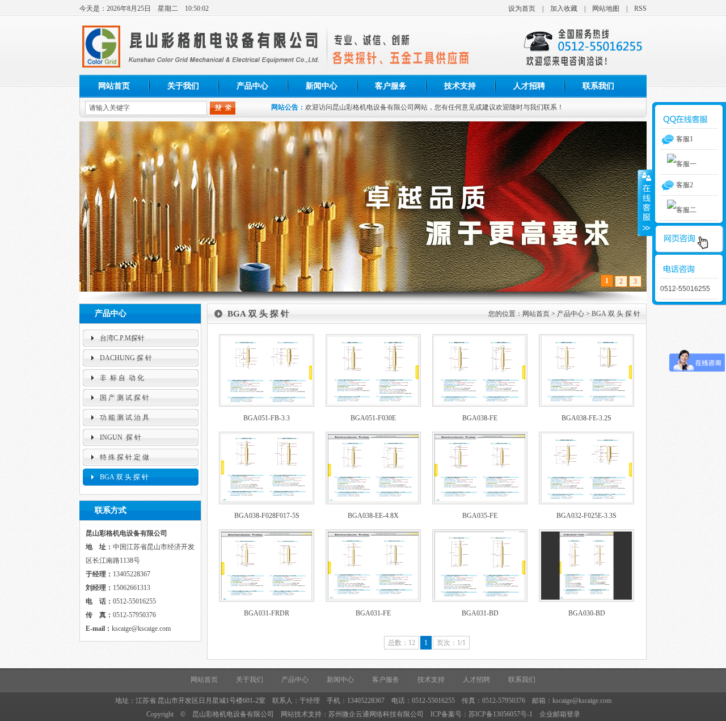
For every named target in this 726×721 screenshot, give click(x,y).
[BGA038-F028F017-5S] (266, 502)
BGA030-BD (586, 613)
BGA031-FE (373, 613)
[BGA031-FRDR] (266, 600)
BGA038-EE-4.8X (373, 516)
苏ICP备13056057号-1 (500, 714)
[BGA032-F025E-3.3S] (586, 502)
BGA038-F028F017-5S (266, 516)
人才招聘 (529, 86)
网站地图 (605, 8)
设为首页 (521, 8)
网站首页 (114, 86)
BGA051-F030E (373, 418)
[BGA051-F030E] (373, 404)
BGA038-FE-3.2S (586, 418)
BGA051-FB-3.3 (266, 418)
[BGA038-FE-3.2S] (586, 404)
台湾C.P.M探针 (122, 338)
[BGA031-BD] (479, 600)
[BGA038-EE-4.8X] (373, 502)
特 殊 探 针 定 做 (124, 457)
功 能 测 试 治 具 (124, 417)
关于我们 (183, 86)
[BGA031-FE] (373, 600)
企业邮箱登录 (559, 714)
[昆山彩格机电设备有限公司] (202, 73)
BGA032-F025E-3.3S (586, 516)
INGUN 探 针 (120, 437)
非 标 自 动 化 (122, 378)
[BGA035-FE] (479, 502)
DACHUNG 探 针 (126, 358)
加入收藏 (563, 8)
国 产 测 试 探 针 (124, 398)
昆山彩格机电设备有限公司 (233, 714)
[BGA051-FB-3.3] (266, 404)
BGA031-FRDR (266, 613)
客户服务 (391, 86)
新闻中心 (321, 86)
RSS (640, 8)
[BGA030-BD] (586, 600)
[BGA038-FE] (479, 404)
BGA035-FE (479, 516)
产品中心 (252, 86)
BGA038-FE (479, 418)
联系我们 (598, 86)
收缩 (645, 202)
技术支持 (460, 86)
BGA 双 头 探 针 (124, 477)
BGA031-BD (480, 613)
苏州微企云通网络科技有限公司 (376, 714)
